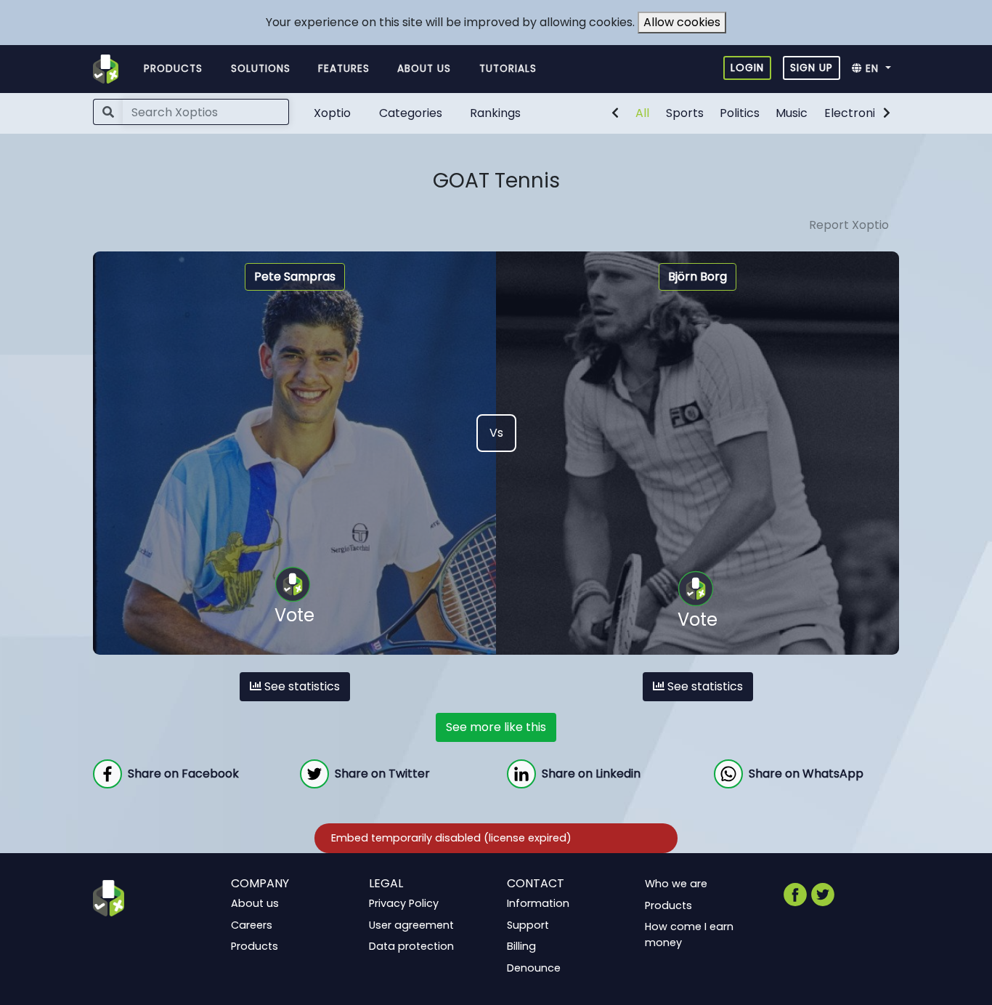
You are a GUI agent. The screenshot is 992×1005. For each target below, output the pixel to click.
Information (538, 903)
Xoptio (332, 113)
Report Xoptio (849, 225)
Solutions (260, 69)
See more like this (496, 727)
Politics (740, 113)
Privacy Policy (404, 903)
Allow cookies (681, 22)
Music (792, 113)
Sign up (811, 67)
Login (747, 67)
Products (173, 69)
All (642, 113)
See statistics (300, 686)
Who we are (676, 883)
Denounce (534, 968)
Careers (251, 924)
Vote (294, 615)
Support (528, 924)
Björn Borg (697, 276)
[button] (875, 69)
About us (424, 69)
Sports (685, 113)
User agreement (411, 924)
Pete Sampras (295, 276)
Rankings (495, 113)
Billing (521, 946)
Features (344, 69)
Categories (410, 113)
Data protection (411, 946)
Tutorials (508, 69)
